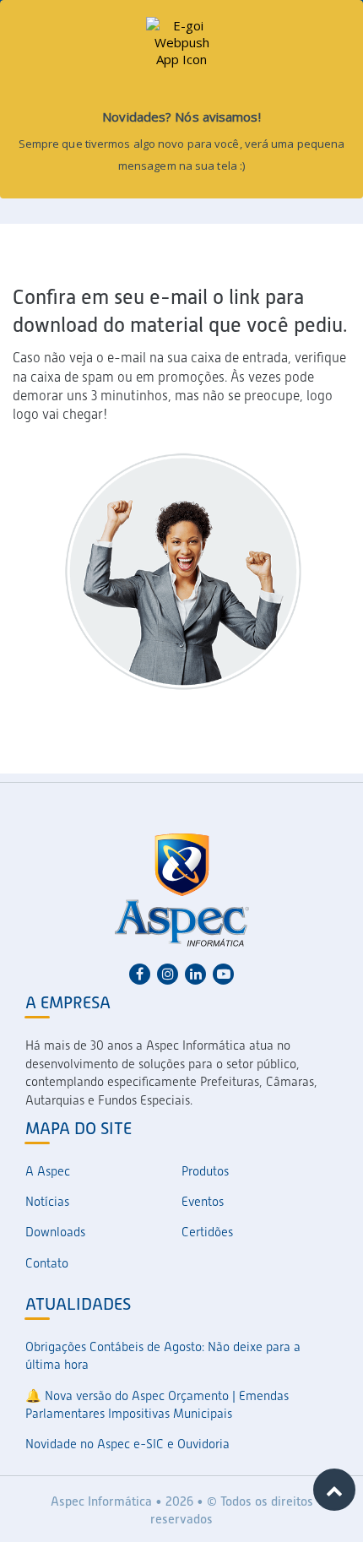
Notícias (47, 1201)
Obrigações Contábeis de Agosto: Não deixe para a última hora (163, 1355)
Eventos (203, 1201)
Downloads (55, 1232)
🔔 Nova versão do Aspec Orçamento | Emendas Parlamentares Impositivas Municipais (157, 1404)
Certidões (207, 1232)
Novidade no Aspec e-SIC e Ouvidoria (127, 1444)
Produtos (205, 1171)
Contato (46, 1263)
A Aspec (47, 1171)
